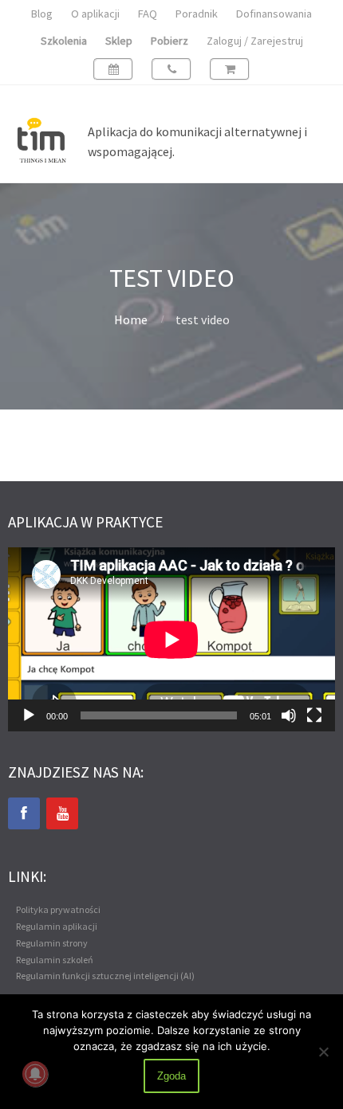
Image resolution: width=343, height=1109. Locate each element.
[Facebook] (24, 813)
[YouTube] (62, 813)
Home (131, 319)
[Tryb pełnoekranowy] (314, 715)
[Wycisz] (289, 715)
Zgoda (171, 1076)
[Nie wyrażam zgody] (323, 1052)
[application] (171, 639)
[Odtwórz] (29, 715)
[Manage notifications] (35, 1074)
